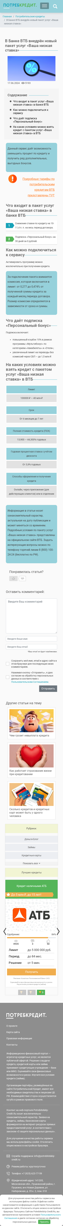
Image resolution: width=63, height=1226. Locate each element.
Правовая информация (19, 1038)
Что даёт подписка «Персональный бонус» (27, 120)
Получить (31, 972)
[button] (5, 931)
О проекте (11, 1026)
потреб (20, 5)
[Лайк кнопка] (13, 578)
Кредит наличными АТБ (32, 886)
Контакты (11, 1044)
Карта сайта (13, 1032)
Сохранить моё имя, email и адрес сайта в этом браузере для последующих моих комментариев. (34, 663)
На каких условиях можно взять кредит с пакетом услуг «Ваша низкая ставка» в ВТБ (33, 130)
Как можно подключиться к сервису (30, 111)
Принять (44, 1222)
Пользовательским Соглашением (29, 682)
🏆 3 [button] (41, 992)
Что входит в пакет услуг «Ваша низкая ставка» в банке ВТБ (33, 103)
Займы (31, 847)
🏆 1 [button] (22, 992)
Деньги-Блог (31, 839)
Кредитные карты (31, 855)
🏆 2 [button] (31, 992)
